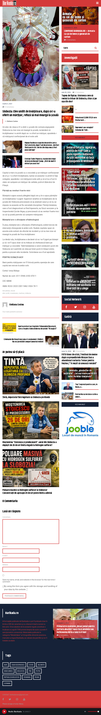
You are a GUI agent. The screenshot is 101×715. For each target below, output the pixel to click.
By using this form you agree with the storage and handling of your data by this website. (30, 587)
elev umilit (5, 293)
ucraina (7, 683)
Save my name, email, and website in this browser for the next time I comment (28, 581)
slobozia (28, 293)
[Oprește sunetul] (85, 711)
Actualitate (6, 291)
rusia (37, 677)
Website (5, 565)
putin (38, 671)
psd (30, 671)
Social (13, 291)
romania (27, 677)
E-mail (5, 556)
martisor (21, 293)
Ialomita (41, 665)
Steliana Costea (12, 121)
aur (5, 665)
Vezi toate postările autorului (12, 312)
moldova (20, 671)
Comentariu (6, 517)
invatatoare (14, 293)
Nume (5, 546)
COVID (31, 665)
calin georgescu (18, 665)
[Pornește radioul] (4, 711)
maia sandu (8, 671)
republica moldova (11, 677)
